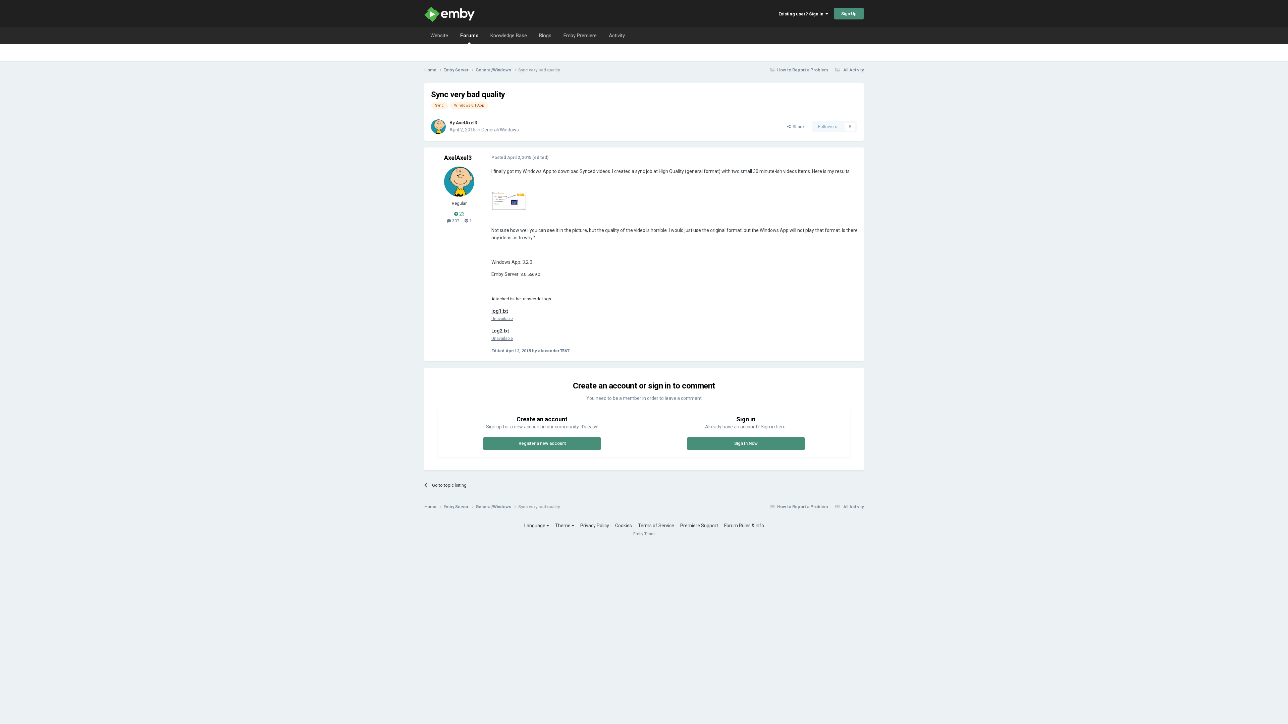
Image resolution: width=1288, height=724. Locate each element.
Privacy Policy (594, 525)
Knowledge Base (508, 36)
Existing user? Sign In (802, 13)
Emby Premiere (580, 36)
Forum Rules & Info (744, 525)
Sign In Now (746, 443)
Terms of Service (656, 525)
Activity (617, 36)
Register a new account (542, 443)
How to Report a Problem (802, 69)
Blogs (545, 36)
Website (439, 36)
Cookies (623, 525)
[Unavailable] (509, 200)
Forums (469, 36)
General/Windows (500, 129)
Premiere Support (699, 525)
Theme (563, 525)
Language (535, 525)
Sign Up (849, 13)
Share (797, 126)
